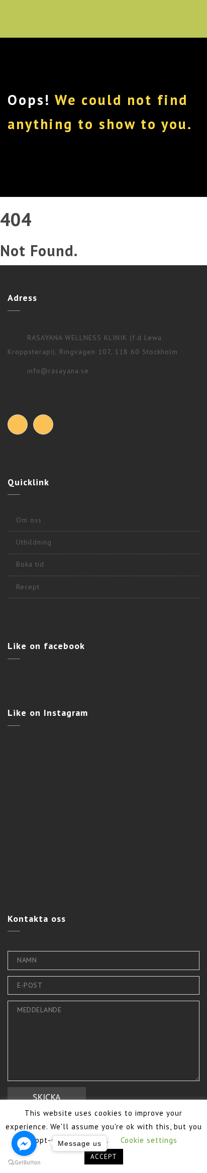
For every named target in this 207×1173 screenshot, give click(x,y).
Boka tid (30, 564)
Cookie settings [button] (149, 1140)
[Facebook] (18, 424)
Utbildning (34, 542)
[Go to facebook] (24, 1143)
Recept (28, 586)
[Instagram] (43, 424)
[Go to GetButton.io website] (24, 1162)
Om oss (29, 519)
